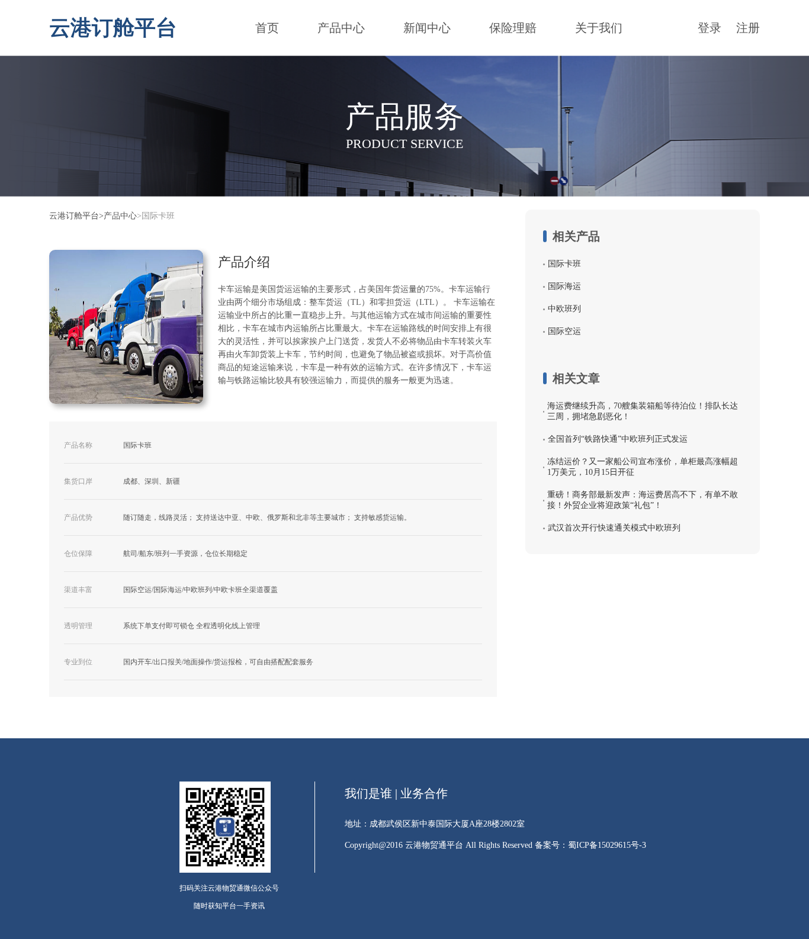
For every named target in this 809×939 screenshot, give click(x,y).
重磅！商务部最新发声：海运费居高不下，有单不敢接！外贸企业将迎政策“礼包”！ (642, 500)
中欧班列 (564, 308)
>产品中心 (118, 216)
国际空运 (564, 331)
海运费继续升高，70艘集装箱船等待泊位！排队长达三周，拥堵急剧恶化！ (642, 411)
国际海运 (564, 286)
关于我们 (598, 28)
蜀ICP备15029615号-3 (607, 845)
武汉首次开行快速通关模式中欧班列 (614, 527)
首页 (267, 28)
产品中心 (341, 28)
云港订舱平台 (74, 216)
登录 (709, 28)
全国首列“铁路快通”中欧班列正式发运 (618, 439)
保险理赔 (513, 28)
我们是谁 (368, 793)
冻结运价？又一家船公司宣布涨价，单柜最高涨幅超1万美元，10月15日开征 (642, 467)
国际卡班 (564, 263)
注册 (748, 28)
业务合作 (424, 793)
